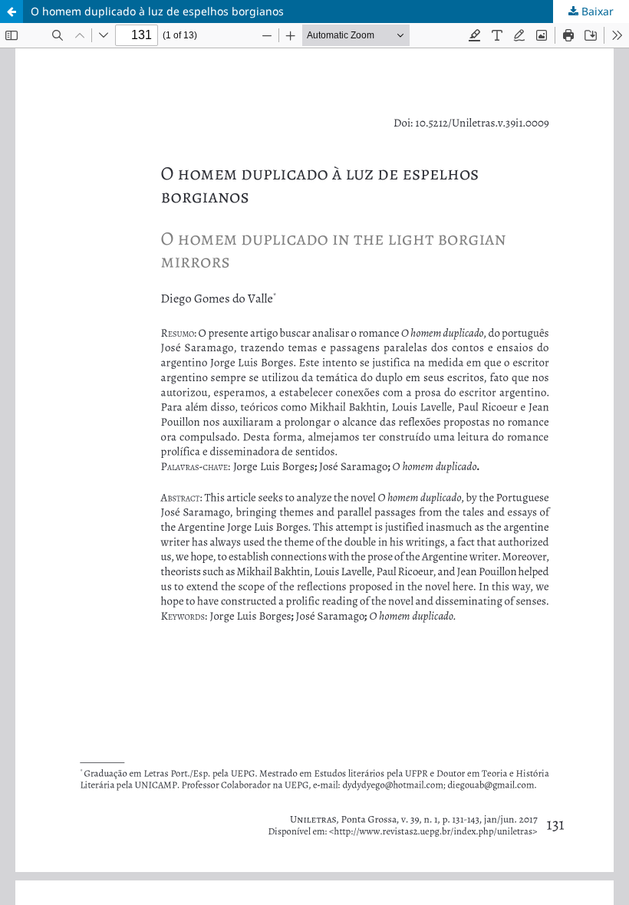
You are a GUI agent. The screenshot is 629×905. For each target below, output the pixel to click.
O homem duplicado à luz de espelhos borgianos (157, 11)
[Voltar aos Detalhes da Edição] (11, 11)
